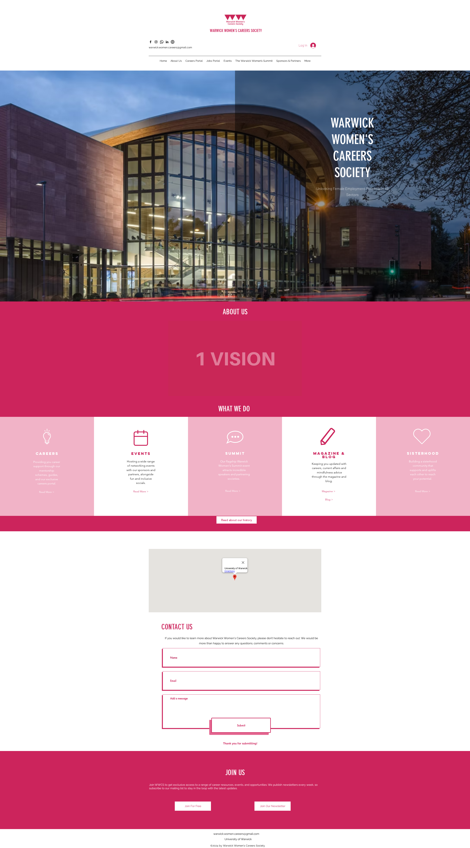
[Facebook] (150, 42)
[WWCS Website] (172, 42)
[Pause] (173, 391)
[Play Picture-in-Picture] (290, 391)
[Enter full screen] (296, 391)
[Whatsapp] (161, 42)
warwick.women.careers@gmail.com (170, 47)
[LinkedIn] (167, 42)
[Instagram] (156, 42)
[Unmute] (179, 391)
